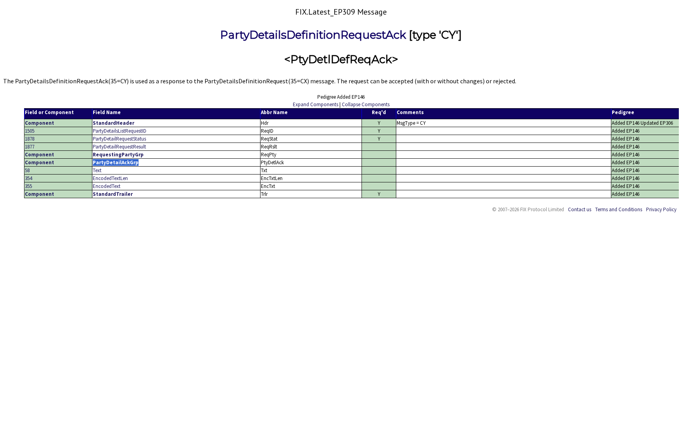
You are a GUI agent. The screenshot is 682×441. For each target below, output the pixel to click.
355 (28, 186)
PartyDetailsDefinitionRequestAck (313, 34)
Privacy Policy (661, 209)
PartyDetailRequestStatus (119, 138)
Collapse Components (366, 104)
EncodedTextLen (110, 178)
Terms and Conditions (618, 209)
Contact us (579, 209)
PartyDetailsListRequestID (119, 131)
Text (97, 170)
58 (27, 170)
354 (28, 178)
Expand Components (315, 104)
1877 (29, 146)
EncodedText (106, 186)
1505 (29, 131)
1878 (29, 138)
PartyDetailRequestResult (119, 146)
